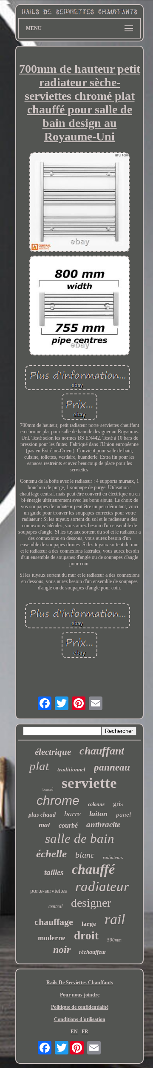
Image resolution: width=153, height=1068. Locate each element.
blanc (84, 854)
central (55, 906)
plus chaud (42, 815)
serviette (89, 783)
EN (74, 1032)
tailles (53, 872)
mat (44, 825)
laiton (98, 813)
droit (86, 935)
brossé (47, 789)
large (89, 923)
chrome (58, 800)
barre (72, 813)
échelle (51, 853)
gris (118, 803)
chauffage (53, 922)
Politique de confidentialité (79, 1007)
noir (62, 949)
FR (85, 1032)
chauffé (93, 869)
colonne (96, 804)
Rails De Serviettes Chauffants (79, 982)
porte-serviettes (48, 891)
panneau (112, 767)
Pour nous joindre (79, 995)
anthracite (103, 824)
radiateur (102, 886)
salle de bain (79, 838)
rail (115, 919)
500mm (114, 939)
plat (39, 766)
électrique (53, 752)
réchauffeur (92, 952)
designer (91, 902)
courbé (68, 825)
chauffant (101, 751)
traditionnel (71, 769)
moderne (51, 938)
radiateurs (113, 857)
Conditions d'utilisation (79, 1019)
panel (123, 814)
